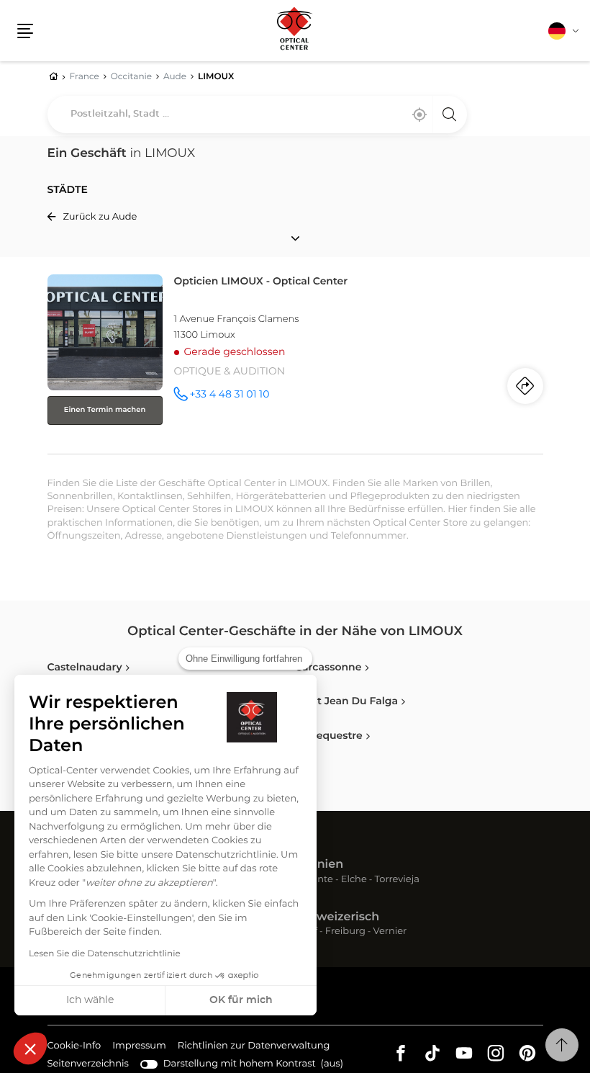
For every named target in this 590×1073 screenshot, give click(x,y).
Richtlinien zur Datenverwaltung (254, 1048)
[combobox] (257, 114)
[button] (30, 1048)
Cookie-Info (74, 1048)
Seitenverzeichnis (88, 1064)
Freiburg (345, 932)
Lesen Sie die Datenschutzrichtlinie (105, 954)
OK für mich (241, 1000)
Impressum (139, 1048)
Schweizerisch (337, 917)
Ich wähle (90, 1000)
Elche (354, 880)
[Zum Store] (295, 361)
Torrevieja (397, 880)
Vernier (390, 932)
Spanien (319, 865)
